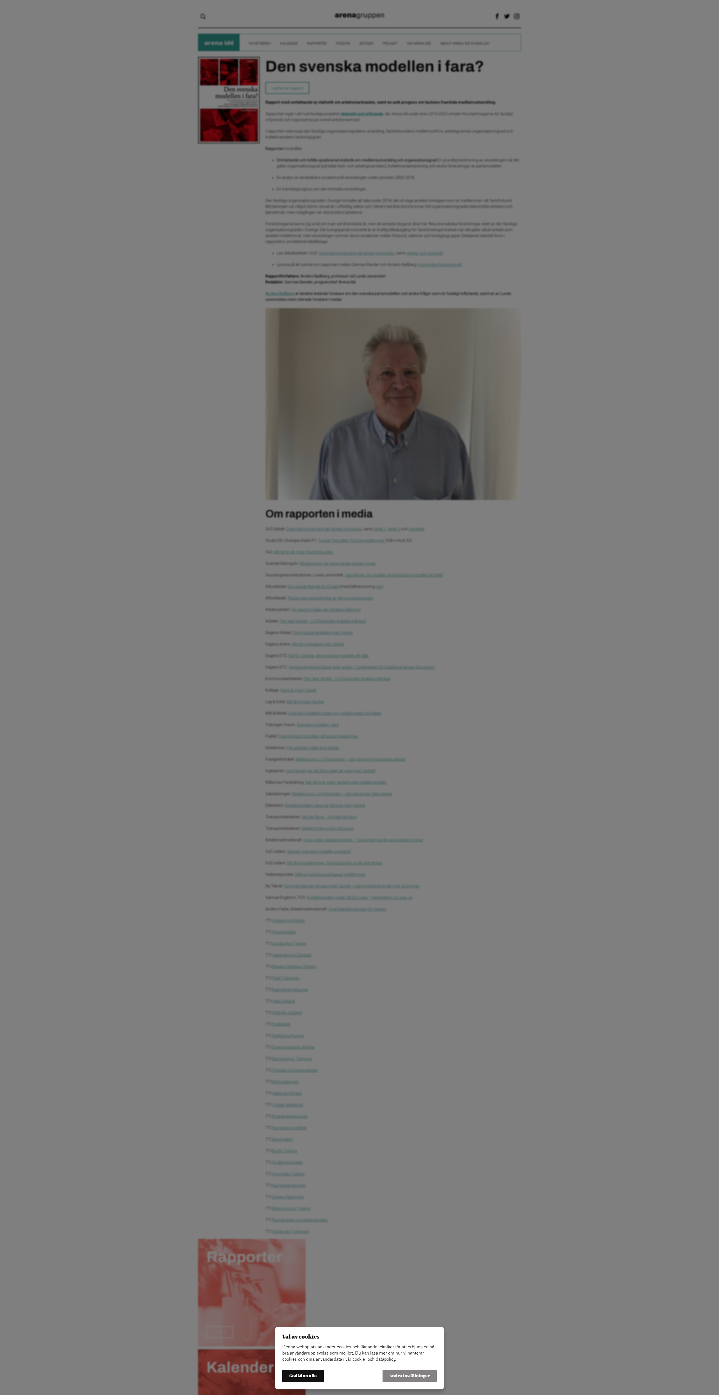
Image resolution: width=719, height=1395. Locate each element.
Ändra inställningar (410, 1376)
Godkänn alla (303, 1376)
